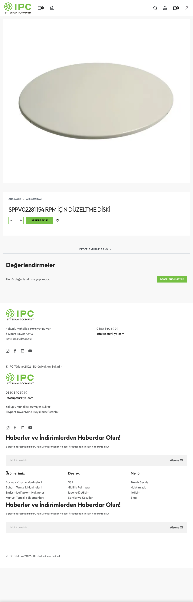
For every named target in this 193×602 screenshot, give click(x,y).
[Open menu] (56, 7)
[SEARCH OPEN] (155, 8)
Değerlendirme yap (172, 279)
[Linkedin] (23, 351)
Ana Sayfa (14, 198)
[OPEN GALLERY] (96, 101)
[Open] (186, 8)
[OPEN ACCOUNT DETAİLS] (52, 8)
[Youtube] (30, 351)
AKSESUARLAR (34, 198)
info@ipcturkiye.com (110, 334)
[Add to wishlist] (57, 220)
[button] (96, 249)
